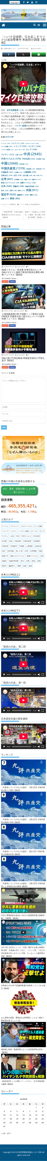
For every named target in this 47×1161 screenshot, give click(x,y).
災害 (13, 190)
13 (23, 1115)
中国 (9, 163)
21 (30, 1119)
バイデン (34, 146)
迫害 (5, 199)
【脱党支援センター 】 (16, 48)
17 (4, 1119)
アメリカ (5, 143)
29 (36, 1122)
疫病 (21, 190)
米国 (32, 190)
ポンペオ (20, 150)
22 (36, 1119)
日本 (6, 186)
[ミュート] (39, 602)
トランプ (20, 146)
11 (11, 1115)
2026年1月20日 (8, 355)
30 (43, 1122)
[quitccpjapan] (3, 25)
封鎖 (27, 179)
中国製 (18, 172)
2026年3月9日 (8, 311)
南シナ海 (38, 175)
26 (17, 1122)
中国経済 (7, 172)
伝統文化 (6, 175)
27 (23, 1122)
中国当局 (40, 169)
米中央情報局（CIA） (16, 110)
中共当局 (28, 158)
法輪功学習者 (32, 186)
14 (30, 1115)
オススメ (6, 204)
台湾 (7, 179)
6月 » (9, 1133)
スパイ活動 (6, 146)
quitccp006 (21, 267)
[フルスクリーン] (43, 602)
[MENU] (44, 25)
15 (36, 1115)
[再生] (4, 602)
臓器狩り (23, 195)
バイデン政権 (20, 125)
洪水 (4, 190)
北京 (17, 175)
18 (11, 1119)
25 (11, 1122)
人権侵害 (29, 172)
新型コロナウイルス (10, 183)
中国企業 (23, 164)
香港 (15, 198)
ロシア (31, 149)
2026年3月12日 (8, 267)
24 (4, 1122)
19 (17, 1119)
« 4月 (3, 1133)
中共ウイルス (11, 158)
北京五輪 (27, 175)
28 (30, 1122)
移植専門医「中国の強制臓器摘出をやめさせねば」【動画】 (12, 214)
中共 (33, 153)
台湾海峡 (18, 179)
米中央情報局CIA (34, 204)
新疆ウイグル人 (28, 183)
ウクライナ (17, 143)
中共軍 (40, 159)
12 (17, 1115)
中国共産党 (13, 168)
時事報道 (13, 204)
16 (43, 1115)
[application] (23, 592)
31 (4, 1126)
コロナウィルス (32, 143)
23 (43, 1119)
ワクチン (7, 154)
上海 (18, 155)
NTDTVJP (9, 137)
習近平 (8, 194)
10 (4, 1115)
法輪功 (18, 186)
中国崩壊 (30, 169)
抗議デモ (36, 179)
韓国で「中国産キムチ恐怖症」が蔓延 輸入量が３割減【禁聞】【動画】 (35, 214)
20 (23, 1119)
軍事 (33, 195)
